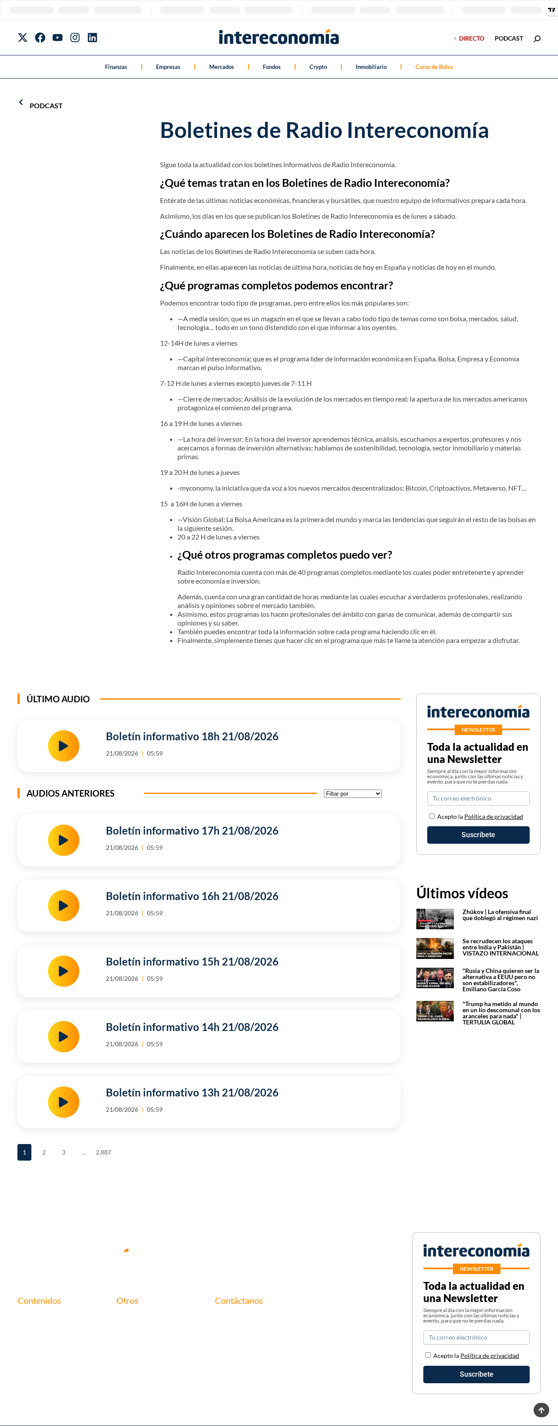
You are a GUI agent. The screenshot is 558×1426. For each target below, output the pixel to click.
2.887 (103, 1150)
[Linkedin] (92, 37)
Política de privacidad (493, 816)
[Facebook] (40, 37)
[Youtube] (57, 37)
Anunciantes (36, 1333)
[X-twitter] (22, 37)
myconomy (34, 1318)
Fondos (272, 66)
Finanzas (116, 66)
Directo (471, 38)
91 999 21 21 (234, 1337)
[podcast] (20, 102)
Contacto (130, 1318)
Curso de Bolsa (434, 66)
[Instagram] (75, 37)
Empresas (168, 66)
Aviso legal (132, 1333)
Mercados (221, 66)
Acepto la (480, 816)
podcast (509, 38)
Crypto (318, 66)
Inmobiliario (371, 66)
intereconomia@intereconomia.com (268, 1323)
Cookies (128, 1363)
